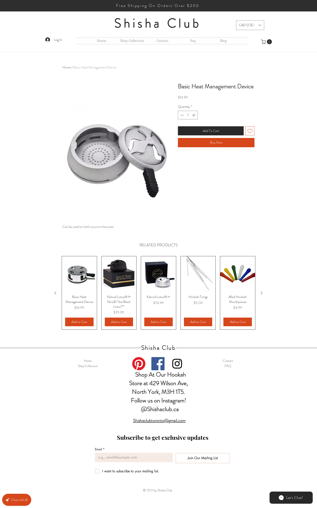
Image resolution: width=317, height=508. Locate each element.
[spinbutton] (188, 115)
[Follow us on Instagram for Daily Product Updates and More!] (177, 363)
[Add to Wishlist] (249, 130)
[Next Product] (261, 293)
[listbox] (250, 25)
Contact (228, 360)
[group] (158, 293)
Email (100, 449)
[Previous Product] (55, 293)
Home (67, 67)
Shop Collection (88, 366)
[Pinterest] (138, 363)
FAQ (227, 366)
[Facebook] (158, 363)
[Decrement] (182, 115)
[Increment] (194, 115)
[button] (250, 25)
